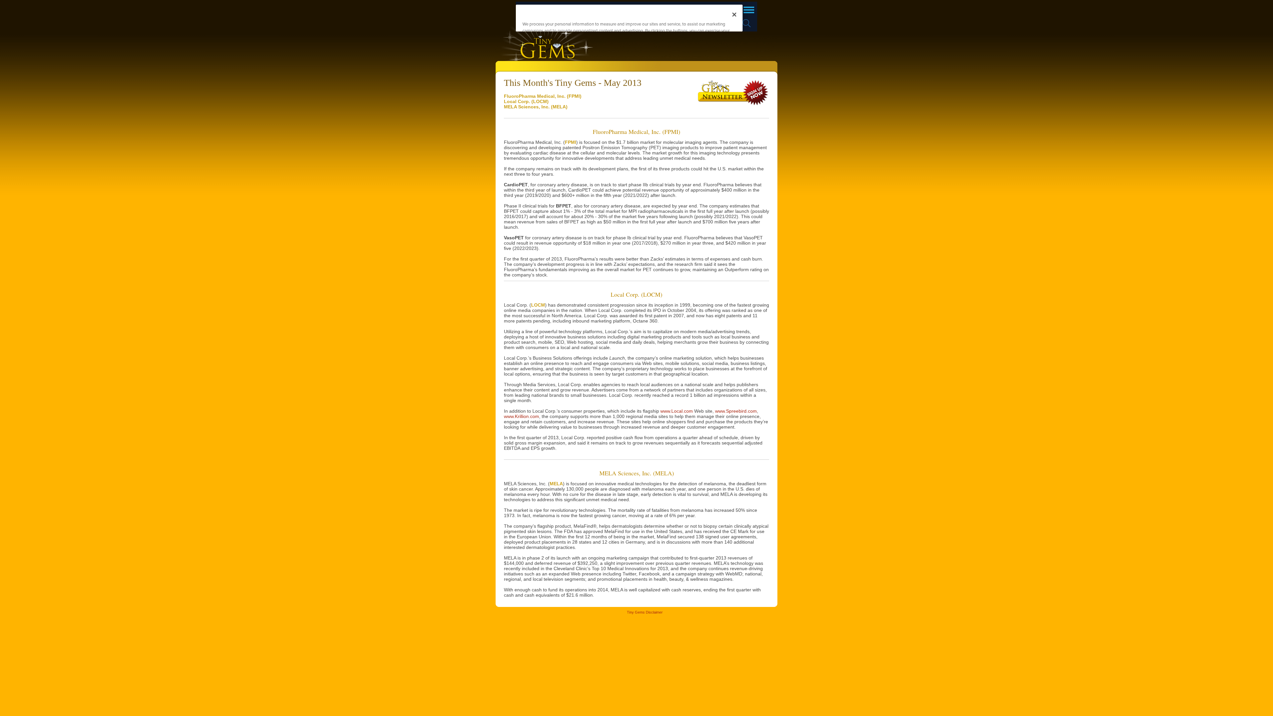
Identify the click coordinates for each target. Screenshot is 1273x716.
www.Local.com (676, 411)
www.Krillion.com (521, 416)
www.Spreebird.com (736, 411)
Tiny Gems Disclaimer (645, 612)
